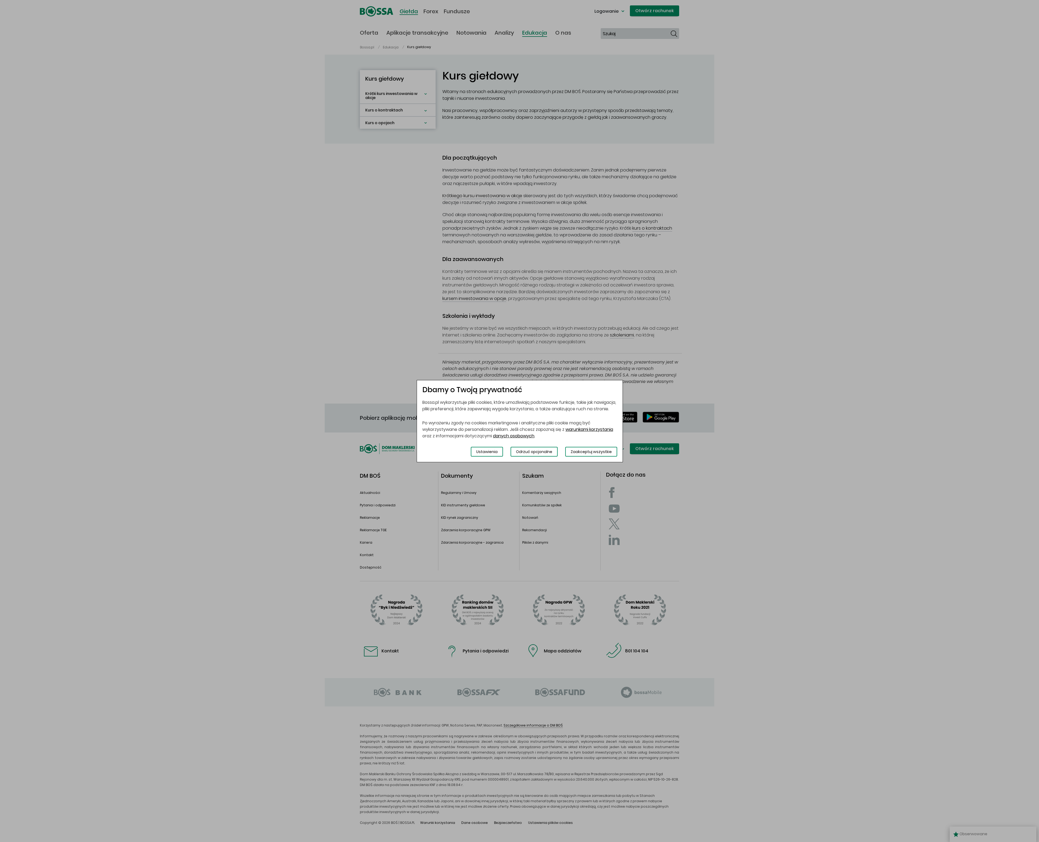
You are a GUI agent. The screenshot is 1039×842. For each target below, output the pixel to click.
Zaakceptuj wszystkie (591, 451)
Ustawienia (487, 451)
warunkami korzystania (589, 429)
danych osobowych (513, 436)
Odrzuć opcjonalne (534, 451)
